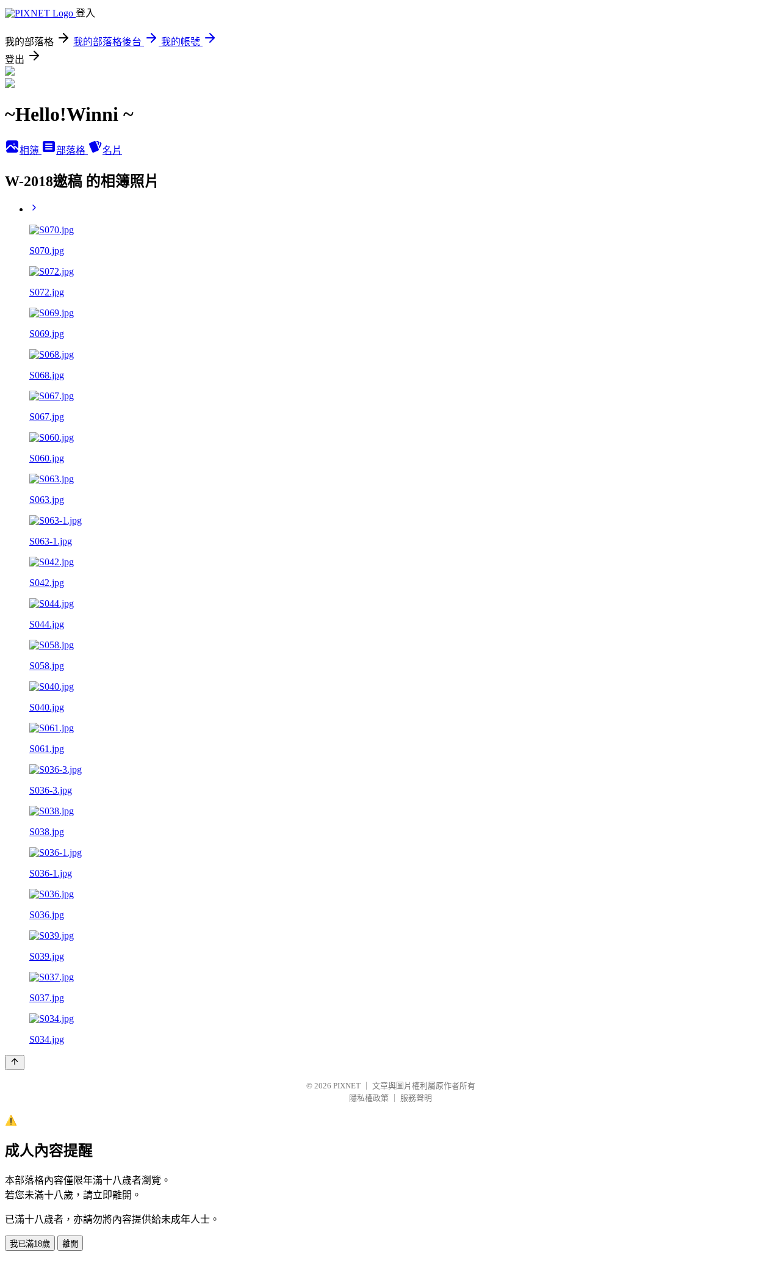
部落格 (72, 150)
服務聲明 (416, 1097)
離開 (70, 1243)
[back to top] (14, 1062)
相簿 (30, 150)
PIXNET (347, 1085)
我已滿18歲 (30, 1243)
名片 (112, 150)
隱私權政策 (369, 1097)
